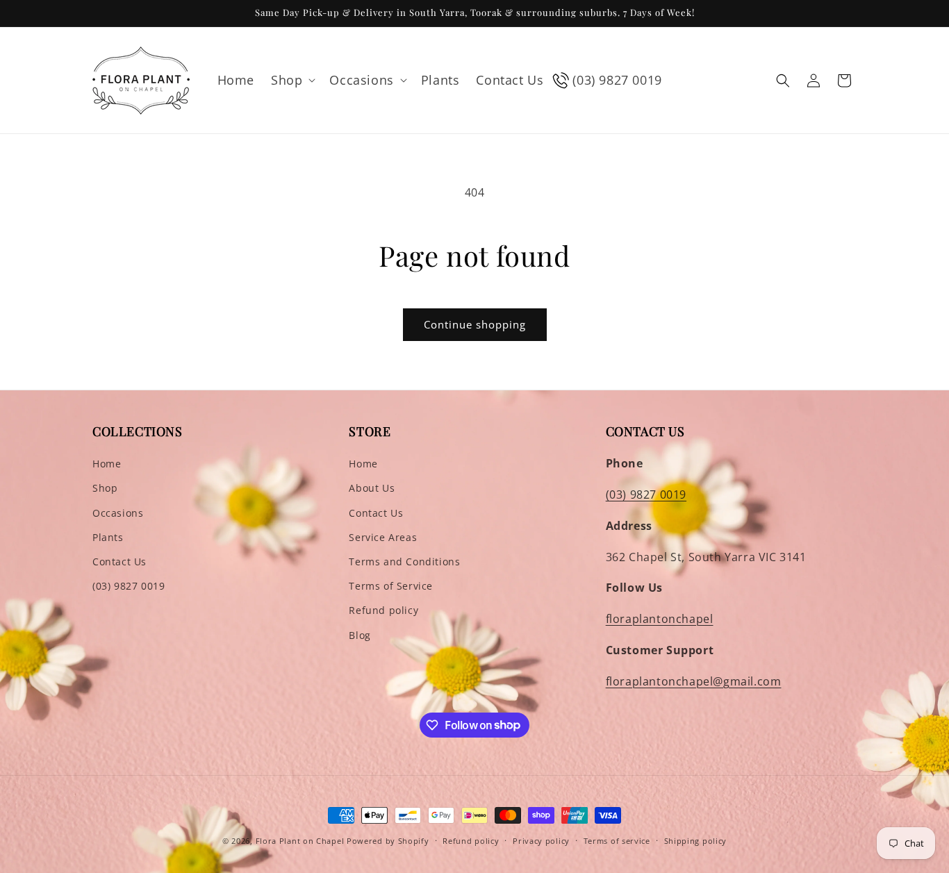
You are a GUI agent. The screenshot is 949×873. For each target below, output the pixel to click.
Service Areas (383, 537)
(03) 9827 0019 (128, 585)
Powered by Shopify (388, 840)
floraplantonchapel (659, 618)
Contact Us (119, 561)
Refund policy (383, 610)
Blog (359, 635)
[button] (292, 80)
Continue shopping (475, 324)
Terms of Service (391, 585)
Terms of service (617, 840)
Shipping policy (695, 840)
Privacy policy (541, 840)
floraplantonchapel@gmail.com (694, 681)
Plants (108, 537)
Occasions (117, 512)
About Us (372, 487)
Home (106, 463)
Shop (104, 487)
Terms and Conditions (404, 561)
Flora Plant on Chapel (300, 840)
